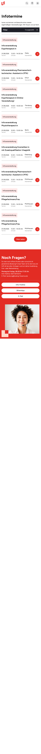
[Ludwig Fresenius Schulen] (3, 3)
